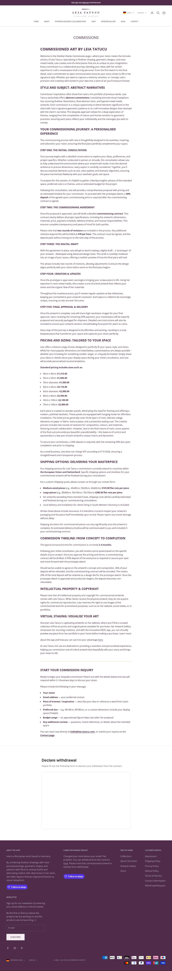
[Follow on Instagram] (14, 948)
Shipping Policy (152, 861)
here (65, 863)
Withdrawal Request (155, 885)
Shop (93, 21)
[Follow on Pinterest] (21, 948)
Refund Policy (152, 870)
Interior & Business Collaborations (70, 21)
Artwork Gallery (128, 866)
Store (123, 870)
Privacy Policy (152, 866)
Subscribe (15, 937)
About (47, 21)
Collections (126, 856)
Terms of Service (153, 875)
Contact (134, 21)
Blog (123, 21)
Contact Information (155, 880)
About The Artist (128, 861)
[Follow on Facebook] (7, 948)
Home (36, 21)
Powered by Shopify (77, 960)
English (141, 13)
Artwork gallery (108, 21)
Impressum (151, 856)
